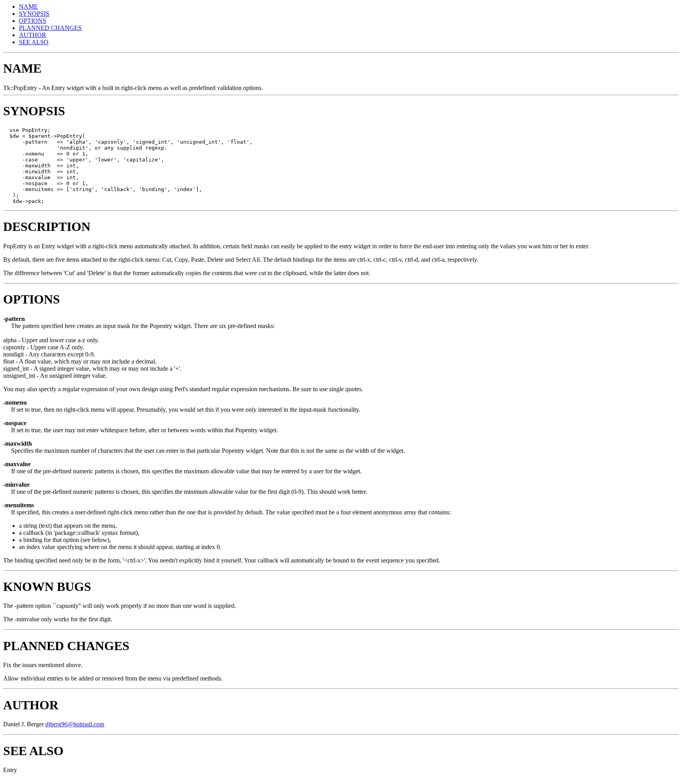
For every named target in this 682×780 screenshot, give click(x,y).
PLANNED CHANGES (50, 27)
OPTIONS (32, 20)
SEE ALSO (34, 42)
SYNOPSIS (34, 13)
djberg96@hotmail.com (74, 724)
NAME (28, 6)
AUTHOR (32, 35)
